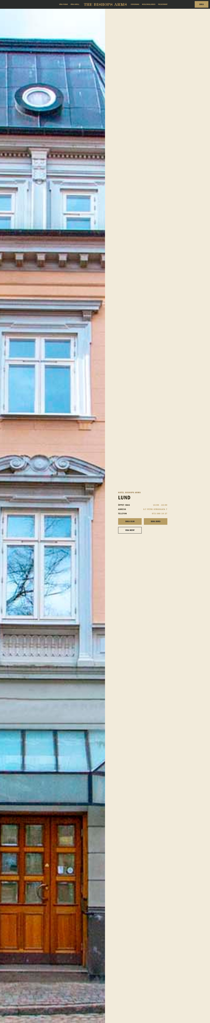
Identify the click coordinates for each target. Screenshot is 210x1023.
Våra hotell (75, 4)
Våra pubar (63, 4)
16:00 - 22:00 (160, 505)
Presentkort (162, 4)
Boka (201, 4)
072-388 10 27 (159, 513)
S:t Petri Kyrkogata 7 (155, 509)
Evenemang (135, 4)
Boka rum (130, 521)
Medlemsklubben (148, 4)
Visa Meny (130, 530)
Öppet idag (124, 505)
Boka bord (155, 521)
